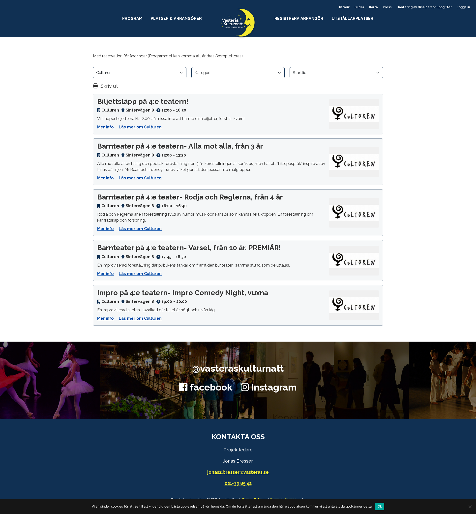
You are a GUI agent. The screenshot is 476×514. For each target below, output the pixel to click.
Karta (373, 7)
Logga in (463, 7)
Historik (344, 7)
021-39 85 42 (238, 483)
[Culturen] (354, 114)
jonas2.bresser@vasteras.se (238, 472)
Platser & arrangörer (176, 18)
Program (132, 18)
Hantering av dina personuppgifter (424, 7)
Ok (380, 506)
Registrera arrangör (298, 18)
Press (387, 7)
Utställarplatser (352, 18)
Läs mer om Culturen (140, 127)
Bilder (359, 7)
